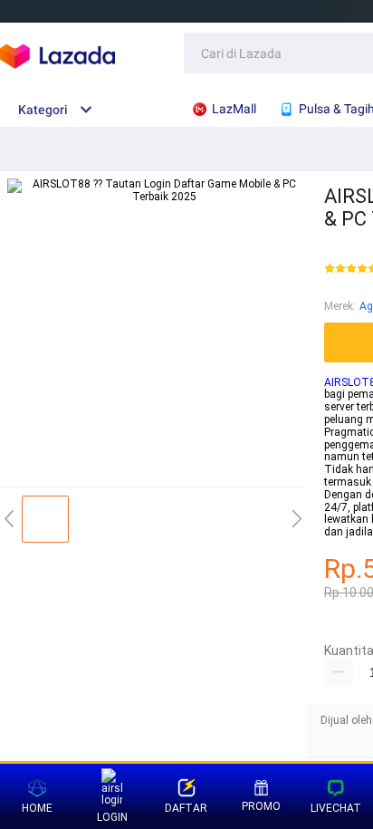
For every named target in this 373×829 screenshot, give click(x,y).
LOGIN (112, 817)
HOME (37, 808)
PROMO (261, 806)
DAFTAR (186, 808)
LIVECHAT (336, 808)
